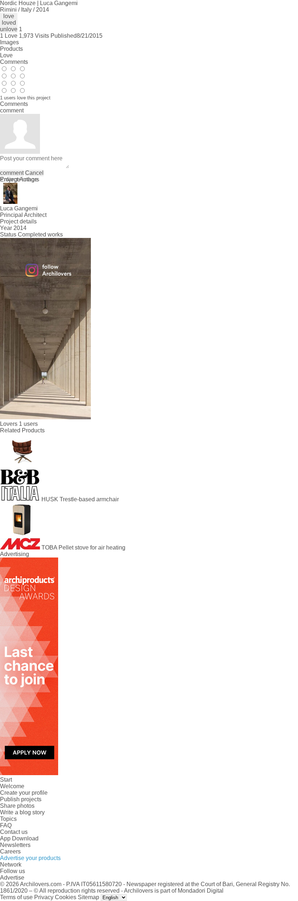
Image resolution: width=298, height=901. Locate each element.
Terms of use (16, 897)
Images (9, 42)
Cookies (65, 897)
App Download (19, 838)
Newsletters (15, 845)
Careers (10, 851)
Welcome (12, 786)
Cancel (34, 173)
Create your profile (24, 793)
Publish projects (20, 799)
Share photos (17, 806)
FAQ (6, 825)
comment (12, 173)
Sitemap (88, 897)
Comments (14, 62)
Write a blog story (22, 812)
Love (6, 55)
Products (11, 49)
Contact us (14, 832)
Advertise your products (30, 858)
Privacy (43, 897)
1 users (28, 424)
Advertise (12, 878)
